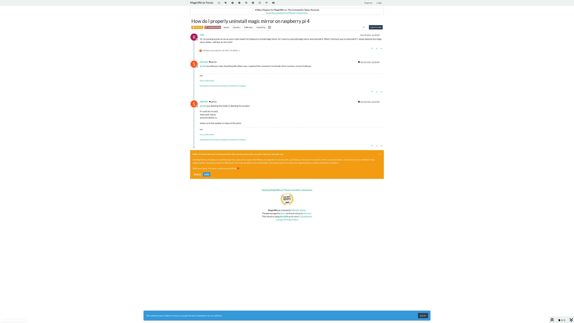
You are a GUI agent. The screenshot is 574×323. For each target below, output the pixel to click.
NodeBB (284, 216)
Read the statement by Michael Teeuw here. (287, 13)
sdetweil (203, 62)
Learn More (228, 315)
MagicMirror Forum (201, 2)
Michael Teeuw (298, 210)
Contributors (306, 216)
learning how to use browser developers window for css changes (223, 86)
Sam (283, 213)
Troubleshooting (213, 27)
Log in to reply (375, 27)
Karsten (307, 213)
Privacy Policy (291, 219)
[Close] (380, 154)
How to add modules (207, 81)
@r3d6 (214, 62)
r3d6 (202, 35)
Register (197, 174)
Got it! (423, 315)
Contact (280, 219)
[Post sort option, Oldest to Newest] (364, 27)
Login (206, 174)
